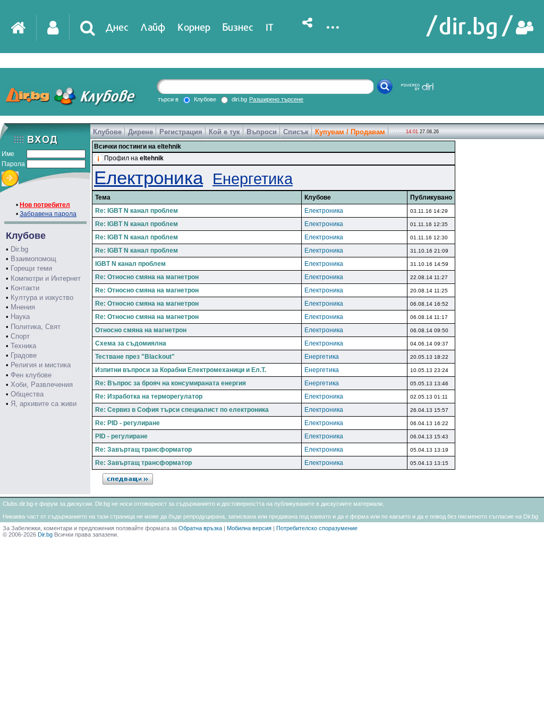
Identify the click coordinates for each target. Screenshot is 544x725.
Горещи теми (31, 268)
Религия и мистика (41, 365)
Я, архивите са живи (43, 404)
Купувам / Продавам (350, 132)
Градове (24, 355)
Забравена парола (48, 214)
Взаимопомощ (33, 259)
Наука (20, 317)
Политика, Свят (36, 327)
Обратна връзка (200, 528)
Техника (23, 346)
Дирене (140, 132)
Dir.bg (19, 249)
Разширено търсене (276, 99)
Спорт (20, 336)
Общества (27, 394)
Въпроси (261, 132)
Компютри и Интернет (46, 278)
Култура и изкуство (42, 297)
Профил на (134, 158)
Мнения (23, 307)
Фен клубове (31, 375)
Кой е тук (224, 132)
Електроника (148, 177)
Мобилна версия (249, 528)
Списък (296, 132)
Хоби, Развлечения (42, 385)
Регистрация (180, 132)
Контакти (25, 288)
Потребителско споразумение (317, 528)
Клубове (107, 132)
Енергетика (252, 178)
